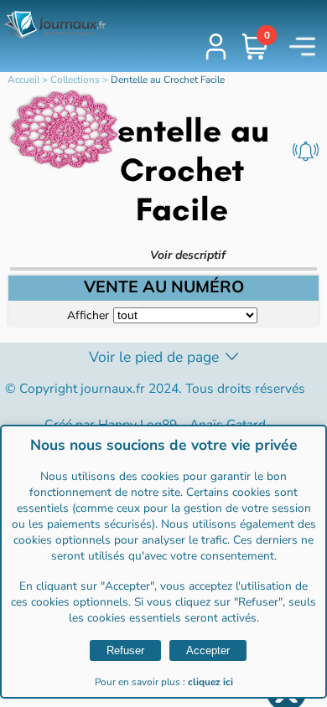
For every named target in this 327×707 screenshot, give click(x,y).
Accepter (208, 650)
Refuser (125, 650)
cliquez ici (210, 682)
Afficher (88, 314)
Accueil (23, 79)
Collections (75, 79)
